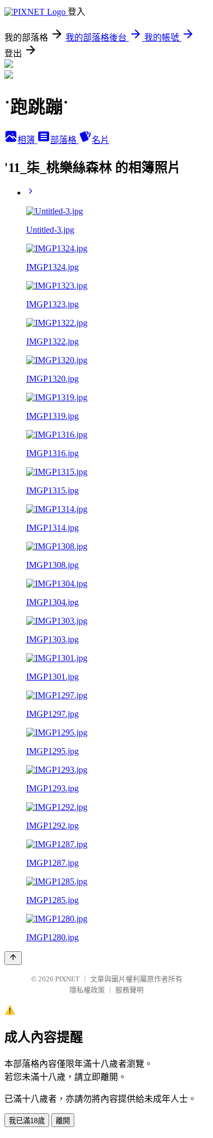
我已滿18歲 (27, 1121)
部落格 (64, 140)
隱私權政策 (87, 990)
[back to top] (13, 958)
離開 (63, 1121)
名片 (100, 140)
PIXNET (67, 979)
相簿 (27, 140)
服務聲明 (129, 990)
